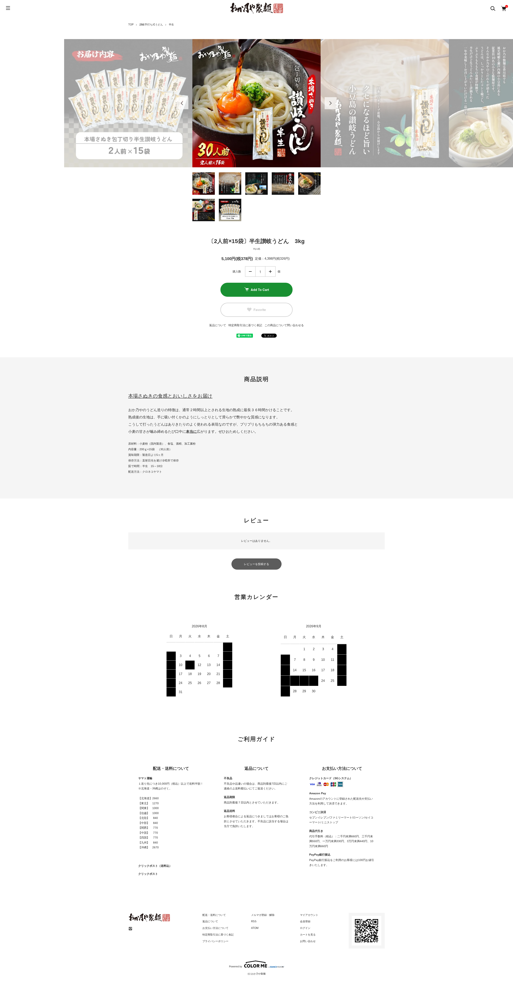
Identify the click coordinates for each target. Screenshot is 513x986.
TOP (131, 24)
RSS (253, 921)
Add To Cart (260, 289)
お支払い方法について (215, 927)
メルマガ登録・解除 (263, 914)
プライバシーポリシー (215, 941)
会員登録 (305, 921)
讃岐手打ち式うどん (151, 24)
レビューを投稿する (256, 564)
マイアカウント (309, 914)
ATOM (255, 927)
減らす (250, 271)
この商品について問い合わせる (284, 325)
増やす (270, 271)
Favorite (259, 309)
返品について (217, 325)
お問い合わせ (308, 941)
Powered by (235, 966)
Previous (182, 103)
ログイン (305, 927)
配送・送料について (214, 914)
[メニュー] (8, 8)
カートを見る (308, 934)
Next (331, 103)
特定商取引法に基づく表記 (245, 325)
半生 (171, 24)
